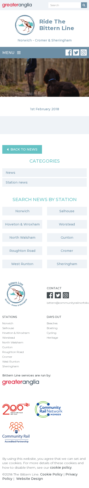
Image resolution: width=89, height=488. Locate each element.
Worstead (67, 224)
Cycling (51, 333)
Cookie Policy (51, 474)
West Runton (22, 264)
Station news (17, 182)
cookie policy (61, 467)
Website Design (29, 479)
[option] (44, 87)
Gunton (67, 237)
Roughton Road (22, 251)
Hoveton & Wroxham (22, 224)
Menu (8, 53)
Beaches (52, 323)
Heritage (52, 337)
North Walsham (22, 237)
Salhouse (66, 211)
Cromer (67, 251)
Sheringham (67, 264)
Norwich (22, 211)
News (10, 173)
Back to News (23, 149)
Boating (52, 328)
